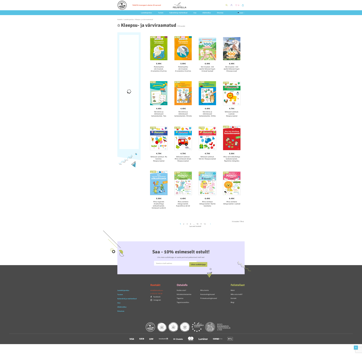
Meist (233, 290)
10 (197, 224)
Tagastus (180, 298)
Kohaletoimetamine (184, 294)
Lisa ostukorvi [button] (206, 37)
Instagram (157, 300)
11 (201, 224)
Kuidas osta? (181, 290)
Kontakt (234, 298)
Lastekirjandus (129, 19)
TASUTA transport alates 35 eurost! (146, 5)
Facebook (156, 297)
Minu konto (204, 290)
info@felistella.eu (156, 290)
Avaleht (119, 19)
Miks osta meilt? (237, 294)
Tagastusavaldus (183, 302)
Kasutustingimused (207, 294)
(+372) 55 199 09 (156, 294)
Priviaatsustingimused (208, 298)
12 (205, 224)
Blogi (232, 302)
